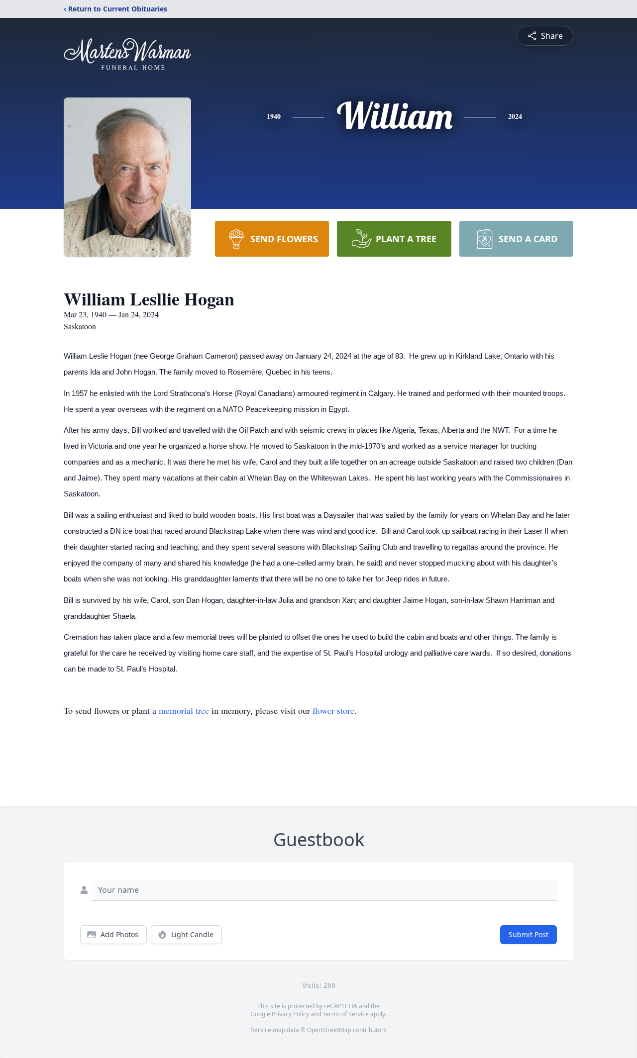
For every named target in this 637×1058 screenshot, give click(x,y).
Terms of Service (345, 1014)
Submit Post (528, 934)
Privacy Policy (290, 1014)
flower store (333, 710)
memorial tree (184, 710)
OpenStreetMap (329, 1030)
